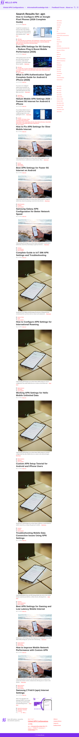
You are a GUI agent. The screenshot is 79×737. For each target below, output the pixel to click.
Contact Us (56, 723)
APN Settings (24, 119)
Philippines (59, 64)
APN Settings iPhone (40, 68)
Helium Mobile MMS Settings (27, 123)
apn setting (19, 117)
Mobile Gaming (38, 69)
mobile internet (20, 164)
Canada (58, 27)
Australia (59, 24)
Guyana (58, 39)
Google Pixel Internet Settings (34, 41)
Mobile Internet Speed (46, 69)
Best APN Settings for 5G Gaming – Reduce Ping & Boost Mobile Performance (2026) (33, 49)
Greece (58, 37)
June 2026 (59, 86)
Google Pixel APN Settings (24, 41)
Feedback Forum (58, 7)
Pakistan (58, 62)
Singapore (59, 67)
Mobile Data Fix (36, 123)
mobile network (20, 686)
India (58, 43)
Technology (19, 247)
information (25, 709)
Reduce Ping (18, 71)
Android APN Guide (21, 40)
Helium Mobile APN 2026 (29, 121)
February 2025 (60, 98)
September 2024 (60, 109)
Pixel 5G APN (26, 43)
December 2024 (60, 103)
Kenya (58, 52)
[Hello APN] (2, 2)
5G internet (26, 68)
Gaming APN (24, 69)
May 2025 (59, 92)
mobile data (19, 460)
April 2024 (59, 111)
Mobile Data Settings (19, 43)
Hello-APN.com (41, 735)
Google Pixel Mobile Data (44, 41)
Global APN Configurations (13, 7)
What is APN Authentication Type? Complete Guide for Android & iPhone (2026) (33, 77)
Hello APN (11, 2)
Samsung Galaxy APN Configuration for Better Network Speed (33, 211)
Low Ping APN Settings (31, 69)
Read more (27, 64)
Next (24, 712)
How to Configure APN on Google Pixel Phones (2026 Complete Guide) (33, 19)
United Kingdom (60, 77)
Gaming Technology (21, 642)
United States (19, 95)
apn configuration (28, 40)
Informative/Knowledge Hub (37, 7)
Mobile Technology (20, 388)
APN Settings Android (32, 68)
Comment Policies (57, 721)
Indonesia (59, 45)
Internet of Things (20, 317)
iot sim (18, 318)
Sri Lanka (59, 69)
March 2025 (59, 96)
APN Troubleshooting (35, 40)
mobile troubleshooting (21, 602)
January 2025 (60, 101)
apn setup (19, 529)
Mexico (58, 56)
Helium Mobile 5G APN (20, 121)
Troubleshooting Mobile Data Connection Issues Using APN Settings (31, 535)
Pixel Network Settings (33, 43)
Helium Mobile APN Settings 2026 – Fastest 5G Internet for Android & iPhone (34, 101)
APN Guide (19, 39)
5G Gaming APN (20, 68)
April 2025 (59, 94)
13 (21, 712)
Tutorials (59, 75)
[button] (74, 7)
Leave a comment (20, 44)
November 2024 (60, 105)
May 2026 (59, 88)
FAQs (58, 29)
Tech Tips (19, 163)
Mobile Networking (20, 204)
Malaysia (59, 54)
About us (69, 7)
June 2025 (59, 90)
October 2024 (60, 107)
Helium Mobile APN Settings (40, 121)
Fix (57, 31)
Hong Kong (59, 41)
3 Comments (19, 710)
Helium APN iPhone (25, 120)
